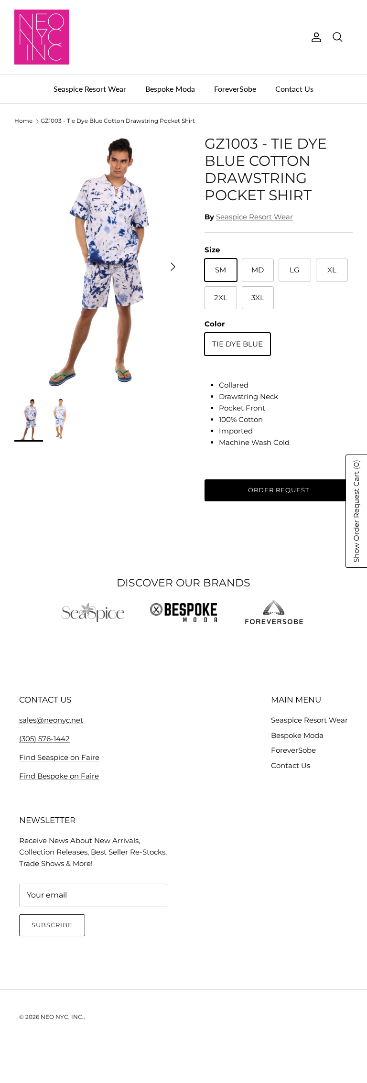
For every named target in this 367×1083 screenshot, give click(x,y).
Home (23, 121)
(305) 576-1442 (44, 738)
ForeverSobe (235, 88)
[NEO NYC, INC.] (41, 37)
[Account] (314, 37)
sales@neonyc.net (51, 720)
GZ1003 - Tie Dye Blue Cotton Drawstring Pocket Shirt (118, 121)
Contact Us (294, 88)
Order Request (279, 490)
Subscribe (52, 925)
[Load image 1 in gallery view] (99, 262)
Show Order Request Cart (356, 511)
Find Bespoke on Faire (59, 775)
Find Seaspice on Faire (59, 757)
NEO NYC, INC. (62, 1016)
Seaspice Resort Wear (90, 88)
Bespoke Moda (170, 88)
